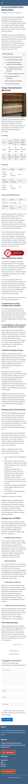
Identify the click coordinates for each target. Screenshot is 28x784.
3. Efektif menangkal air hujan (15, 73)
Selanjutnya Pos (14, 654)
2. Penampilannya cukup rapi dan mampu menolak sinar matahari (14, 69)
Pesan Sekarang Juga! (12, 83)
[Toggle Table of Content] (23, 54)
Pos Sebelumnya (14, 650)
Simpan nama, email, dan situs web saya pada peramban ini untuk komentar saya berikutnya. (13, 712)
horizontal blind (19, 17)
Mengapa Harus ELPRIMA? (14, 81)
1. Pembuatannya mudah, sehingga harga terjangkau (14, 63)
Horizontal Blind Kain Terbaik (14, 60)
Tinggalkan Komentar (7, 12)
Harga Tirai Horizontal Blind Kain (12, 57)
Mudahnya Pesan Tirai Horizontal (12, 77)
